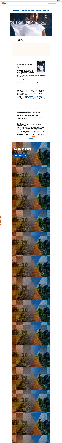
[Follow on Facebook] (50, 0)
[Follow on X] (51, 0)
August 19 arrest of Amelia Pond (32, 131)
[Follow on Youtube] (54, 0)
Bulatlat (18, 67)
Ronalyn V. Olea (20, 39)
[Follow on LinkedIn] (53, 0)
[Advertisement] (32, 50)
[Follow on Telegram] (55, 0)
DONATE (58, 0)
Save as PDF (31, 138)
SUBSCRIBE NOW (20, 156)
